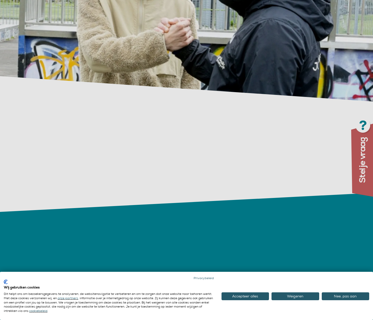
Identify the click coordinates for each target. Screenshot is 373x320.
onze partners (68, 298)
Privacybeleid (204, 278)
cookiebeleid (38, 311)
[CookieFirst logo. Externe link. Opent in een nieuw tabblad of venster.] (6, 282)
